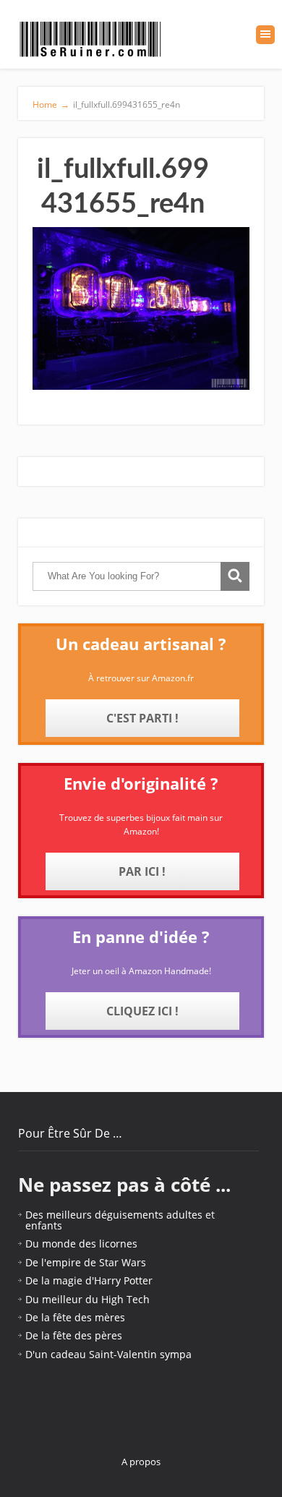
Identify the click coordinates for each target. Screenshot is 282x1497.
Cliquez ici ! (142, 1011)
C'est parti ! (142, 718)
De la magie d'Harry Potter (89, 1280)
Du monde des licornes (81, 1243)
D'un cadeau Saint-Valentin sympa (108, 1354)
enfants (43, 1225)
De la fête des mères (75, 1317)
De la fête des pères (73, 1335)
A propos (141, 1461)
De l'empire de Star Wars (85, 1262)
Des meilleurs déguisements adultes (113, 1214)
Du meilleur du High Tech (87, 1299)
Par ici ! (142, 871)
